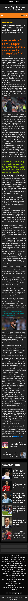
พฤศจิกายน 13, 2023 (18, 477)
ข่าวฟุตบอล (11, 22)
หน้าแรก (10, 556)
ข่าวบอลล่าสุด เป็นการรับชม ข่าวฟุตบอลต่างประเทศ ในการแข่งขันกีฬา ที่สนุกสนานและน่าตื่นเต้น (13, 576)
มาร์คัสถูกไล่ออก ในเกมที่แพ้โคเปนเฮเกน (19, 485)
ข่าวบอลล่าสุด (4, 22)
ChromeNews (23, 597)
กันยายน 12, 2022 (5, 33)
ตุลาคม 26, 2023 (17, 537)
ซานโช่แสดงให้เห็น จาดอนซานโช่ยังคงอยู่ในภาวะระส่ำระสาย (19, 533)
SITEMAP (16, 556)
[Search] (26, 15)
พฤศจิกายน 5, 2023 (18, 514)
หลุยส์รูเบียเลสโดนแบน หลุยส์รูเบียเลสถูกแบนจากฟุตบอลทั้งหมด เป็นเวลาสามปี (19, 521)
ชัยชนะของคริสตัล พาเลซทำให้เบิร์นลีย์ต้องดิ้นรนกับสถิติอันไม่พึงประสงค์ (19, 509)
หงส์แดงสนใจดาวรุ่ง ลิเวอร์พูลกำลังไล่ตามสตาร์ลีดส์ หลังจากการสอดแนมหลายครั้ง (19, 472)
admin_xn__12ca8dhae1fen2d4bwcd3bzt (12, 32)
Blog (12, 584)
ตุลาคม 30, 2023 (17, 526)
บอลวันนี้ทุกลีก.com (14, 7)
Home (7, 584)
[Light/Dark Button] (22, 15)
